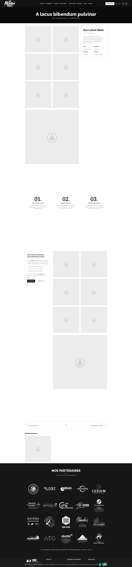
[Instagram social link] (126, 3)
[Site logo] (10, 3)
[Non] (105, 564)
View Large (49, 437)
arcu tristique (40, 274)
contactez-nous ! (86, 550)
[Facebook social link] (123, 3)
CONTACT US (41, 281)
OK (100, 564)
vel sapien (32, 260)
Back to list (66, 424)
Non (104, 564)
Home (53, 18)
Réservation (110, 3)
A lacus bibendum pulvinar (61, 18)
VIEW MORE (31, 281)
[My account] (119, 3)
